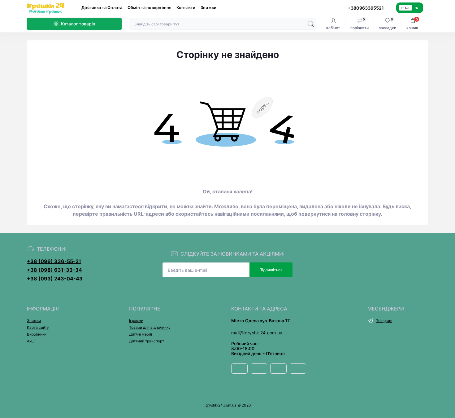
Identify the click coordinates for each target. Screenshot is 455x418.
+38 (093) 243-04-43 (55, 278)
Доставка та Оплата (102, 7)
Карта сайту (38, 327)
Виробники (36, 334)
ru (416, 7)
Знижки (209, 7)
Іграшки (136, 320)
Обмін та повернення (149, 7)
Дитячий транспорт (146, 341)
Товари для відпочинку (150, 327)
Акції (31, 341)
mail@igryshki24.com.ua (257, 332)
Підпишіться (271, 269)
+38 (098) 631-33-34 (54, 270)
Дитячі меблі (140, 334)
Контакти (186, 7)
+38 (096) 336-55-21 (54, 261)
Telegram (384, 320)
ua (407, 7)
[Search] (310, 24)
